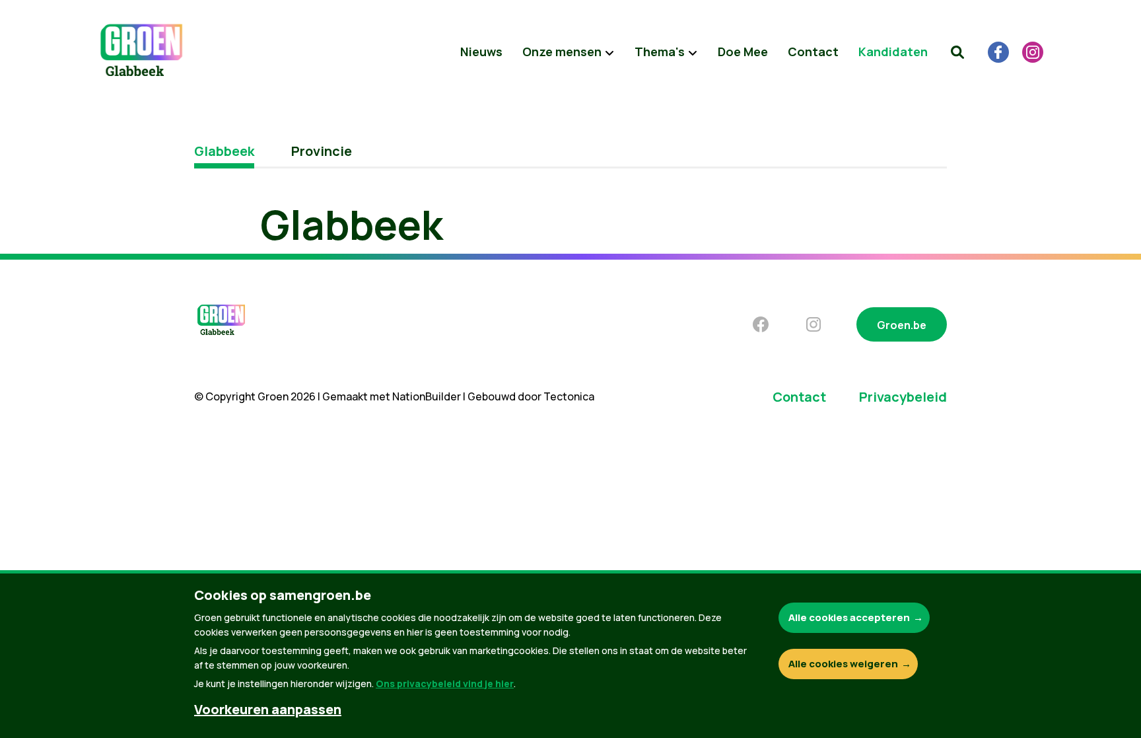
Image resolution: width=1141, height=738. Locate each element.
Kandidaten (893, 51)
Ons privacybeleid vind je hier (445, 683)
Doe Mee (743, 51)
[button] (957, 52)
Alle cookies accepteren (849, 617)
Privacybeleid (903, 397)
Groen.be (901, 325)
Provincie (321, 151)
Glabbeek (224, 151)
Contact (813, 51)
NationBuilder (426, 396)
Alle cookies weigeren (843, 664)
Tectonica (568, 396)
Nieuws (481, 51)
